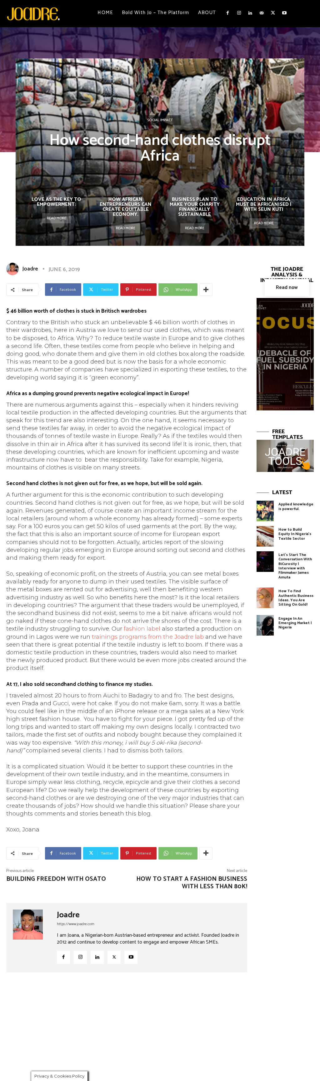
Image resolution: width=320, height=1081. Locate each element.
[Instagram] (238, 13)
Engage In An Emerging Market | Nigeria (295, 623)
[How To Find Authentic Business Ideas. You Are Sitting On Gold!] (265, 598)
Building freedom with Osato (56, 879)
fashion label (142, 628)
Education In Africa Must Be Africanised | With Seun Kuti (264, 204)
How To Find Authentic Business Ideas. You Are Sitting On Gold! (295, 597)
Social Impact (160, 120)
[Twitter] (273, 13)
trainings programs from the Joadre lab (148, 636)
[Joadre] (13, 269)
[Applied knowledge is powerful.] (265, 511)
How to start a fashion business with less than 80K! (191, 883)
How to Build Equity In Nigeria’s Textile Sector (294, 534)
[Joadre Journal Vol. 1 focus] (285, 354)
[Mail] (261, 13)
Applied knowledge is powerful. (295, 506)
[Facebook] (227, 13)
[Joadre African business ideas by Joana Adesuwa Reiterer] (33, 13)
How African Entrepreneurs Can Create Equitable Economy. (126, 207)
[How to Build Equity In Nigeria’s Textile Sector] (265, 536)
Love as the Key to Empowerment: (56, 202)
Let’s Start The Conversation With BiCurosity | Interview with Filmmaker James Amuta (295, 566)
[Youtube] (284, 13)
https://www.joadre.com (75, 924)
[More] (205, 289)
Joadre (30, 269)
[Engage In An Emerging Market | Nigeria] (265, 625)
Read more (56, 218)
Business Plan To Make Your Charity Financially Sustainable (195, 207)
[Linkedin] (250, 13)
